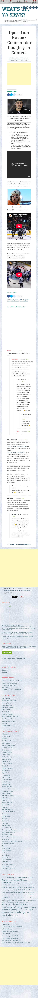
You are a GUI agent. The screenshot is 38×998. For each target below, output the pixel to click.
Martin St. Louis (19, 895)
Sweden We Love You (9, 837)
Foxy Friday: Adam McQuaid (11, 936)
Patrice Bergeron (31, 900)
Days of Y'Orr (6, 698)
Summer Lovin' (7, 834)
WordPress (7, 590)
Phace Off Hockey (8, 707)
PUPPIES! (5, 823)
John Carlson (5, 890)
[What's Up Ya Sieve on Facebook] (24, 7)
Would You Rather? (8, 869)
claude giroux (14, 299)
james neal (29, 887)
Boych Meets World (8, 745)
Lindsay (15, 359)
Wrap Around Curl (8, 725)
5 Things (23, 58)
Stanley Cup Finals (8, 832)
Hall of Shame (6, 782)
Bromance (5, 750)
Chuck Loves (6, 754)
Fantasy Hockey (7, 768)
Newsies (12, 60)
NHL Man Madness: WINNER (11, 690)
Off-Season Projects (8, 812)
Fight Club (16, 59)
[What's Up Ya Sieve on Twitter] (27, 7)
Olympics (5, 814)
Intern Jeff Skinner (8, 796)
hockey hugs (6, 784)
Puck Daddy (6, 709)
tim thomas (20, 910)
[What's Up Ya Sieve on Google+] (33, 7)
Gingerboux (27, 544)
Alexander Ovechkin (16, 878)
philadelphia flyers (22, 902)
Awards (4, 738)
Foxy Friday (6, 777)
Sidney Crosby (14, 907)
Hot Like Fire (24, 59)
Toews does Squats (8, 843)
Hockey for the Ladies (9, 700)
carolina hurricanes (14, 880)
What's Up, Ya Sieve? (15, 12)
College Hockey (7, 757)
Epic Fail (5, 766)
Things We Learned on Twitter (12, 841)
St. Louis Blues (24, 301)
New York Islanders (23, 898)
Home (5, 593)
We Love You (6, 859)
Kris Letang (18, 892)
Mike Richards (15, 301)
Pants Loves (6, 816)
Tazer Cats (5, 839)
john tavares (12, 890)
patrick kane (6, 902)
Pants (9, 351)
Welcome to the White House (12, 681)
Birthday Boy (6, 743)
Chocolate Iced (7, 752)
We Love (5, 857)
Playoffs (17, 60)
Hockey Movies (7, 786)
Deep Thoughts (7, 764)
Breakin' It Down (7, 748)
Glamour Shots (7, 780)
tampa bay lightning (9, 910)
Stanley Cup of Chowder (10, 716)
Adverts (4, 878)
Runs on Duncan (7, 714)
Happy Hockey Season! (9, 683)
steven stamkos (29, 907)
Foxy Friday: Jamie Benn (10, 938)
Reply (21, 350)
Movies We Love (7, 805)
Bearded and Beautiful (9, 741)
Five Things (6, 775)
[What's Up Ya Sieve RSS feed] (36, 7)
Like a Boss (5, 798)
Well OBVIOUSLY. (8, 864)
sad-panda (5, 924)
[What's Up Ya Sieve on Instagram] (30, 7)
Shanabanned (6, 828)
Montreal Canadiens (13, 898)
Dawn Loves (6, 761)
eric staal (26, 885)
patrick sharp (14, 902)
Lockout (4, 800)
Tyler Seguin (28, 910)
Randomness (6, 825)
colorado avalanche (26, 883)
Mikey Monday (7, 802)
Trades (4, 846)
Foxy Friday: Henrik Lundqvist (12, 927)
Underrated (24, 60)
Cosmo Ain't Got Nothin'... (10, 931)
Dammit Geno (6, 759)
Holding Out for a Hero (9, 685)
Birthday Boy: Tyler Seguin (11, 940)
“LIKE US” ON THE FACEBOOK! (14, 659)
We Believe (6, 855)
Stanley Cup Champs (9, 830)
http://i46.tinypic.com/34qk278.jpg (16, 452)
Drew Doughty (23, 299)
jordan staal (9, 892)
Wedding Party (7, 929)
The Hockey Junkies (8, 721)
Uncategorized (6, 850)
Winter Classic (14, 915)
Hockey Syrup (6, 703)
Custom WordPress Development (20, 590)
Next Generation (7, 809)
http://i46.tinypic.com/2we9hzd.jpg (16, 446)
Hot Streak (5, 687)
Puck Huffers (6, 712)
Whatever (5, 866)
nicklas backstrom (19, 900)
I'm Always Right (7, 791)
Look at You (6, 933)
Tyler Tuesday (6, 848)
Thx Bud (5, 723)
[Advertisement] (19, 74)
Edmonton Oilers (19, 885)
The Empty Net (7, 719)
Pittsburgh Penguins (14, 904)
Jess (18, 431)
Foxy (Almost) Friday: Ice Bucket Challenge (16, 943)
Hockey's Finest (7, 705)
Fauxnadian (6, 770)
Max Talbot (26, 895)
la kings (26, 892)
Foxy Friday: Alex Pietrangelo (15, 544)
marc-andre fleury (10, 895)
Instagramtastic (7, 793)
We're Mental (6, 862)
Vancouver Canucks (8, 912)
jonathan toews (24, 889)
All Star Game (6, 736)
